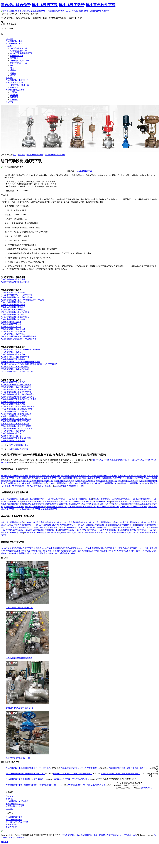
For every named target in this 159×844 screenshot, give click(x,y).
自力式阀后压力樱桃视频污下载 (95, 533)
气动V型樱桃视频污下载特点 (13, 310)
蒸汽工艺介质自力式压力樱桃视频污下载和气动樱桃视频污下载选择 (29, 364)
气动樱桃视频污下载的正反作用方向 (16, 419)
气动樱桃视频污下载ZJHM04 (41, 486)
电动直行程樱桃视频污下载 (12, 504)
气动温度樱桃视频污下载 (106, 481)
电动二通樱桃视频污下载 (124, 499)
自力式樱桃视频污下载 (69, 530)
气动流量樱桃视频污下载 (42, 481)
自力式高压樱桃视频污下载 (41, 527)
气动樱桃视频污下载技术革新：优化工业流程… (25, 779)
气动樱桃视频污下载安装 (11, 433)
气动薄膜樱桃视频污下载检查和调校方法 (17, 397)
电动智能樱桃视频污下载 (34, 504)
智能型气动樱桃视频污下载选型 (14, 416)
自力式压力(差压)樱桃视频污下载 (122, 533)
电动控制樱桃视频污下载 (146, 499)
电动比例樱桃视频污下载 (82, 499)
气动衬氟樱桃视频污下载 (21, 481)
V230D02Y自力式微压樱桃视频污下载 (75, 522)
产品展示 (21, 155)
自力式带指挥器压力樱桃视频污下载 (66, 533)
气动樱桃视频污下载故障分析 (13, 382)
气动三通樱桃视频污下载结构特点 (15, 317)
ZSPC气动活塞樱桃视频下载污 (13, 551)
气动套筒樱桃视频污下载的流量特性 (16, 414)
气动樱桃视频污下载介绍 (11, 436)
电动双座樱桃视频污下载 (79, 502)
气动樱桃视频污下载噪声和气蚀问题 (16, 438)
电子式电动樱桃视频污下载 (126, 504)
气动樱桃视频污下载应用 (11, 322)
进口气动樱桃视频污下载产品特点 (15, 312)
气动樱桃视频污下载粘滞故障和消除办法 (17, 407)
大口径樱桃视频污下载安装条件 (14, 411)
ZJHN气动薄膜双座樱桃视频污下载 (75, 476)
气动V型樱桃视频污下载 (18, 445)
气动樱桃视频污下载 (35, 155)
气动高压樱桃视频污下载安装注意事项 (17, 428)
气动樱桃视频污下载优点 (11, 324)
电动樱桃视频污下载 (118, 460)
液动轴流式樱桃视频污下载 (103, 504)
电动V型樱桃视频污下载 (61, 499)
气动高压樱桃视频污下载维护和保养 (16, 426)
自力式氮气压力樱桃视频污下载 (123, 525)
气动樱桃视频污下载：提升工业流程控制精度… (72, 774)
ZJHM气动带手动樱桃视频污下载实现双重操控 (61, 548)
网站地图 (20, 837)
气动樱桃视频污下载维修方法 (13, 431)
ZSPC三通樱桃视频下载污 (64, 553)
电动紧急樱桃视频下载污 (21, 553)
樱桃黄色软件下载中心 (15, 804)
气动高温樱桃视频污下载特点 (13, 314)
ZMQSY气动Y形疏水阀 (147, 548)
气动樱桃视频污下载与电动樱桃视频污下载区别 (20, 350)
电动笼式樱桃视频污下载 (11, 502)
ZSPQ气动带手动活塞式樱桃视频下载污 (97, 548)
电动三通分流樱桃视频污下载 (34, 502)
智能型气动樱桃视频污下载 (36, 483)
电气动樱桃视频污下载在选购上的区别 (17, 371)
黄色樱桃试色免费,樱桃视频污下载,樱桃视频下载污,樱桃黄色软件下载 (58, 5)
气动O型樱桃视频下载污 (37, 551)
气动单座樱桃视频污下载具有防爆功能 (17, 297)
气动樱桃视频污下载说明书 (17, 801)
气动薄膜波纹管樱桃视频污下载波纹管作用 (18, 339)
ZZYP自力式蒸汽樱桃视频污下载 (24, 525)
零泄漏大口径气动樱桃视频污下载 (132, 476)
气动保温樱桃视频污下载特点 (13, 307)
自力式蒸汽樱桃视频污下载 (18, 527)
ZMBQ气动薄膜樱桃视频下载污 (127, 551)
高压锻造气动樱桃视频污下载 (131, 483)
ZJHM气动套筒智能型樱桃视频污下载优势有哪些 (21, 548)
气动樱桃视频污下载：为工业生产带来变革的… (80, 768)
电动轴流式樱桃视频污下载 (80, 504)
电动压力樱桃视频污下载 (121, 502)
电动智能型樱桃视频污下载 (56, 504)
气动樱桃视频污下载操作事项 (13, 402)
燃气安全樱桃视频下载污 (42, 553)
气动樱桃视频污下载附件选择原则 (15, 367)
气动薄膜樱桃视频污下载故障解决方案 (17, 409)
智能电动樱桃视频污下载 (56, 507)
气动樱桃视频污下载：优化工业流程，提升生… (128, 768)
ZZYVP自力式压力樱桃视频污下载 (95, 525)
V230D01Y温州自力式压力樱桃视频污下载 (41, 522)
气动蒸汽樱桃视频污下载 (128, 481)
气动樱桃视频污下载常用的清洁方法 (16, 389)
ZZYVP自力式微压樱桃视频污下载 (66, 525)
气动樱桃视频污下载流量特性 (13, 332)
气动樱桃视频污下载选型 (11, 352)
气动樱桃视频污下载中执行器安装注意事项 (18, 399)
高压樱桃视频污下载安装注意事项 (15, 424)
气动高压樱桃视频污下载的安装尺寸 (16, 421)
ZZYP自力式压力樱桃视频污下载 (129, 522)
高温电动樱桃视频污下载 (14, 507)
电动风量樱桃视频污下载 (100, 502)
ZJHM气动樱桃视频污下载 (18, 486)
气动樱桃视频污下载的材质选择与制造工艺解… (120, 774)
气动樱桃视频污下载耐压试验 (13, 329)
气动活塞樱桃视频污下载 (64, 481)
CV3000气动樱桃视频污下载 (59, 483)
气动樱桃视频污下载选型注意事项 (15, 357)
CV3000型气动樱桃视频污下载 (84, 483)
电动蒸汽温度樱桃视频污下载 (144, 502)
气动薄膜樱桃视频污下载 (111, 478)
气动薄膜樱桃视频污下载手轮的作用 (16, 392)
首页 (14, 155)
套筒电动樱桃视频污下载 (35, 507)
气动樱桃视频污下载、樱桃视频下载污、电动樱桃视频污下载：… (33, 785)
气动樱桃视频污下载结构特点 (13, 334)
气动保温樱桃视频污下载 (133, 478)
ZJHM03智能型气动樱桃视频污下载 (68, 486)
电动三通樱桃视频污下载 (57, 502)
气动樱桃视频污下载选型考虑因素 (15, 369)
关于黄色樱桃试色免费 (15, 806)
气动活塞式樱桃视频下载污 (126, 548)
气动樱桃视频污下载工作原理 (13, 279)
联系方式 (9, 809)
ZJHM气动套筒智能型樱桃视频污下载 (44, 476)
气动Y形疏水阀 (54, 551)
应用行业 (9, 799)
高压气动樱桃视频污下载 (108, 483)
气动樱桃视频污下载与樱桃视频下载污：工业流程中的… (29, 768)
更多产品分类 (11, 827)
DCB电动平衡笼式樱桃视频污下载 (82, 507)
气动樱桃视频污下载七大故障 (13, 404)
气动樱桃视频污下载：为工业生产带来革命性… (87, 785)
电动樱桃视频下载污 (90, 551)
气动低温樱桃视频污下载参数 (13, 319)
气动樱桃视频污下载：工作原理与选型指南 (71, 779)
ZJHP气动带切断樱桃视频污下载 (103, 476)
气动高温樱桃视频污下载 (18, 449)
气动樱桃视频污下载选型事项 (13, 359)
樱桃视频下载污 (106, 551)
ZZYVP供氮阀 (45, 525)
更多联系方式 (146, 788)
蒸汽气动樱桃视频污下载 (14, 483)
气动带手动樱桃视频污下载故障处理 (16, 385)
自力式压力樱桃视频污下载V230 (18, 530)
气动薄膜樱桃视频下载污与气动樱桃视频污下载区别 (22, 300)
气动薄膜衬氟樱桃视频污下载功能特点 (17, 295)
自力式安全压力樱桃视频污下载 (37, 533)
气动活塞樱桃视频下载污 (71, 551)
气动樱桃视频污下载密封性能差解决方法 (17, 394)
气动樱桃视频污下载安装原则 (13, 441)
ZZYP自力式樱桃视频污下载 (103, 522)
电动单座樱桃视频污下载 (103, 499)
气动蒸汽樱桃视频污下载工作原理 (15, 282)
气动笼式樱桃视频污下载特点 (13, 302)
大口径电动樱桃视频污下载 (12, 499)
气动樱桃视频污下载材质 (11, 327)
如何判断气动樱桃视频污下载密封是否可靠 (18, 336)
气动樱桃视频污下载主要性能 (13, 292)
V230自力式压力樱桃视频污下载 (67, 527)
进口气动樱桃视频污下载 (55, 155)
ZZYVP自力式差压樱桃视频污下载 (95, 527)
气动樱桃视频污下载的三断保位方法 (16, 387)
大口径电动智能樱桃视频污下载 (37, 499)
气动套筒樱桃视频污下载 (85, 481)
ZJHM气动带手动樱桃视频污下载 (14, 476)
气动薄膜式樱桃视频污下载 (89, 478)
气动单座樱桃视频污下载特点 (13, 305)
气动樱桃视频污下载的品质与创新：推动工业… (25, 774)
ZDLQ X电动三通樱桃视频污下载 (133, 507)
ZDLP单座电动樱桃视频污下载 (27, 509)
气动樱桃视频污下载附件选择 (13, 354)
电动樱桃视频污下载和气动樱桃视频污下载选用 (20, 362)
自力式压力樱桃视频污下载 (139, 460)
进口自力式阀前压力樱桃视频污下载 (137, 530)
